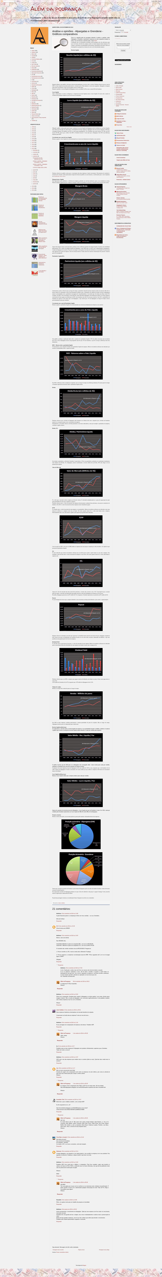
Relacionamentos (36, 105)
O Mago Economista (121, 113)
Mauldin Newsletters (121, 201)
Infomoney (118, 101)
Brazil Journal (119, 89)
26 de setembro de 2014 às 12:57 (70, 1057)
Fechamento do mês (36, 78)
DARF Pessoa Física (120, 92)
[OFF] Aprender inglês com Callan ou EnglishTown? (43, 231)
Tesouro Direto (35, 114)
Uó (57, 926)
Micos (33, 91)
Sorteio (33, 110)
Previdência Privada (36, 100)
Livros (33, 88)
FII (32, 79)
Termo (33, 112)
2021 (33, 134)
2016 (33, 144)
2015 (33, 146)
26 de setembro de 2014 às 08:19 (81, 981)
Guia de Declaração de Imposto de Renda (43, 223)
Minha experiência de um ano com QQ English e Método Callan (43, 239)
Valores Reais (120, 133)
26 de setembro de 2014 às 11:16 (70, 1022)
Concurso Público (36, 59)
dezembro (35, 150)
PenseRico (118, 103)
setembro (35, 156)
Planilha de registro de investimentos (42, 206)
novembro (35, 152)
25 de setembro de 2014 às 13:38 (70, 913)
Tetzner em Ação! (121, 145)
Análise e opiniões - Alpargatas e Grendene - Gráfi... (40, 161)
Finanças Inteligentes (122, 142)
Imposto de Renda (36, 85)
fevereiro (35, 181)
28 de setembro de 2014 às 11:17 (67, 1068)
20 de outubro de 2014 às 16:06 (69, 1199)
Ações (59, 902)
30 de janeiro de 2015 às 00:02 (69, 1209)
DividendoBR (119, 94)
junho (34, 173)
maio (34, 175)
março (34, 179)
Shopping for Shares (121, 205)
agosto (34, 170)
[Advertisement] (83, 1256)
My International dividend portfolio (123, 199)
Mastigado (34, 90)
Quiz (33, 102)
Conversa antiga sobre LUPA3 (40, 167)
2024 (33, 129)
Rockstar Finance (121, 215)
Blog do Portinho (120, 138)
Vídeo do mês (35, 115)
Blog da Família (120, 168)
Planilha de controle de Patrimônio (41, 214)
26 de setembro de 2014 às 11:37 (66, 1046)
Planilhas (34, 97)
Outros (33, 95)
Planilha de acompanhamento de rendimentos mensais (43, 198)
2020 (33, 136)
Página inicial (81, 1249)
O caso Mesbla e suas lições (42, 271)
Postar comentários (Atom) (62, 1252)
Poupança (34, 98)
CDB (33, 57)
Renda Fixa (34, 107)
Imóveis (33, 83)
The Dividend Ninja (121, 210)
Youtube (33, 120)
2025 (33, 126)
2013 (33, 186)
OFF (33, 93)
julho (34, 172)
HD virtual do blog (120, 99)
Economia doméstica (36, 71)
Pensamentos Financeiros (123, 140)
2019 (33, 138)
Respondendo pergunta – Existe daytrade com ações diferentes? (43, 256)
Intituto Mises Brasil (121, 174)
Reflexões (34, 103)
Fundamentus (119, 98)
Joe (57, 1068)
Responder (59, 921)
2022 (33, 132)
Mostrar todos (129, 126)
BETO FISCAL (120, 116)
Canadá (33, 55)
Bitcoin (33, 54)
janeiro (35, 183)
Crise (33, 60)
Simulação (34, 109)
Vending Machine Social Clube (124, 226)
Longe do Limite (120, 118)
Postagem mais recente (58, 1249)
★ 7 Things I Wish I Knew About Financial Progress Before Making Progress (123, 217)
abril (34, 177)
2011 (33, 190)
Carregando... (118, 38)
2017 (33, 142)
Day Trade (34, 64)
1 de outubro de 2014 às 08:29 (80, 1083)
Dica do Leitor (35, 66)
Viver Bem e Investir (61, 1137)
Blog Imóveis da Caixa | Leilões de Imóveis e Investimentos (122, 236)
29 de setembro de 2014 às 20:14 (70, 1151)
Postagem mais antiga (104, 1249)
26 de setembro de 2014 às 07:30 (74, 968)
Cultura (33, 62)
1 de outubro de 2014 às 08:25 (80, 1118)
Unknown (58, 1151)
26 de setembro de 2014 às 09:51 (72, 1010)
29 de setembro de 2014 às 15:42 (75, 1137)
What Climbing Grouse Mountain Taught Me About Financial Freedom (123, 194)
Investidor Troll (60, 1099)
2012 (33, 188)
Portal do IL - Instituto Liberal (123, 179)
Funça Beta (119, 125)
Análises (63, 902)
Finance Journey (121, 197)
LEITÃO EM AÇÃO (121, 135)
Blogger (84, 1265)
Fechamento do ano (36, 76)
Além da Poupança (65, 981)
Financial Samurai (121, 186)
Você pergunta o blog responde (39, 117)
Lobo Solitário (60, 1010)
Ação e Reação (119, 85)
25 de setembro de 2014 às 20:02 (70, 994)
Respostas (60, 965)
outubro (35, 154)
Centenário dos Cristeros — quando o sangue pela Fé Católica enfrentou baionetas (123, 171)
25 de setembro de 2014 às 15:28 (66, 926)
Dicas (33, 67)
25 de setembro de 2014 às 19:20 (70, 935)
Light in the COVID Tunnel (122, 202)
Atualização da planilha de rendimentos (42, 264)
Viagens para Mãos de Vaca (123, 160)
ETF (32, 74)
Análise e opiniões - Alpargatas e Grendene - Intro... (40, 165)
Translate (126, 32)
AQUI (95, 40)
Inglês (33, 86)
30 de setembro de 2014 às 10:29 (70, 1162)
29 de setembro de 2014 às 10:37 (73, 1099)
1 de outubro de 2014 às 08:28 (80, 1033)
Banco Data (118, 87)
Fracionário (34, 81)
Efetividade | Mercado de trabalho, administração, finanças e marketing (122, 149)
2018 (33, 140)
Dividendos (34, 69)
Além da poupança (56, 8)
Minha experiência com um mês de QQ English (43, 247)
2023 (33, 130)
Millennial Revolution (121, 191)
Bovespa (118, 91)
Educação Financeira (36, 73)
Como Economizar (121, 157)
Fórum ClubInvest (120, 96)
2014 (33, 148)
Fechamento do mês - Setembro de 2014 (38, 158)
